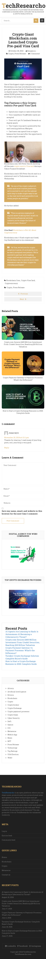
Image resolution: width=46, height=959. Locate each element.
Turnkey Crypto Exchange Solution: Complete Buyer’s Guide (22, 657)
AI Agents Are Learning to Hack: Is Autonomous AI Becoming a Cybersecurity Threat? (21, 634)
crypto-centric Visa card (24, 166)
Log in (4, 831)
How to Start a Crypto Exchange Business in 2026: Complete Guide (21, 662)
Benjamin (31, 51)
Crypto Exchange (15, 708)
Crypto (11, 53)
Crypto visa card (28, 280)
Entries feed (7, 835)
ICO (9, 728)
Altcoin (11, 688)
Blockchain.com (13, 280)
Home (4, 857)
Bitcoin (11, 695)
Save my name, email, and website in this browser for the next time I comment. (22, 512)
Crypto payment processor (18, 711)
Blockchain (12, 698)
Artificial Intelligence (17, 692)
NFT (9, 741)
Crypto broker (13, 705)
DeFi (9, 721)
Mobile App (12, 734)
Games (10, 725)
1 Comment (35, 53)
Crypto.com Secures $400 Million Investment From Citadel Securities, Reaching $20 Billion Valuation (22, 642)
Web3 (10, 758)
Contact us (6, 875)
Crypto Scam (13, 715)
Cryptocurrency (11, 283)
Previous (24, 294)
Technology (12, 748)
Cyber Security (14, 718)
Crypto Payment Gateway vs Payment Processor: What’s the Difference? (20, 650)
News (10, 738)
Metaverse (12, 731)
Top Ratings (12, 751)
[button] (42, 20)
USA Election (13, 754)
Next (22, 299)
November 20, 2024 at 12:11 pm (16, 437)
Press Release (20, 53)
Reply (6, 448)
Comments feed (8, 840)
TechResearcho (8, 793)
